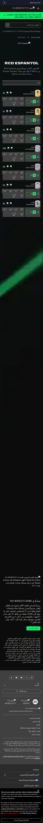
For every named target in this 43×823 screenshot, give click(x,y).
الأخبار (38, 725)
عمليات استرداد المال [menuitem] (31, 785)
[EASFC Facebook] (21, 678)
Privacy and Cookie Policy (11, 813)
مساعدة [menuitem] (36, 769)
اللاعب (38, 83)
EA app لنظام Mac (34, 731)
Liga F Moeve (31, 71)
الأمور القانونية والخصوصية (29, 775)
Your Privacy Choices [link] (27, 780)
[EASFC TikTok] (11, 678)
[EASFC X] (26, 678)
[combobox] (21, 684)
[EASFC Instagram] (32, 678)
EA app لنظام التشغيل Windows (30, 728)
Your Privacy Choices (21, 820)
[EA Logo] (35, 702)
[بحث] (8, 25)
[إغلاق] (4, 15)
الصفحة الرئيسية (35, 37)
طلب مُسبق (36, 721)
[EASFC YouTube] (16, 678)
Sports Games (36, 734)
